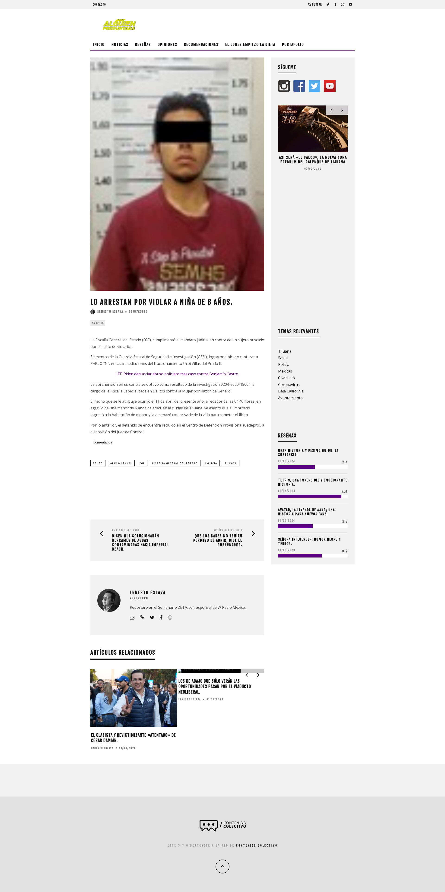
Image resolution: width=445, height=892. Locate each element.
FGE (142, 463)
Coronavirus (289, 384)
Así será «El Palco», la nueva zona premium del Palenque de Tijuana (313, 159)
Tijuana (231, 463)
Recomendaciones (201, 44)
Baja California (291, 391)
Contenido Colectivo (257, 845)
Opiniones (167, 44)
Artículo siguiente (228, 530)
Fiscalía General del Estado (175, 463)
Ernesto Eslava (110, 311)
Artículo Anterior (126, 530)
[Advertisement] (270, 24)
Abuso (98, 463)
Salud (283, 357)
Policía (211, 463)
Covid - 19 (286, 377)
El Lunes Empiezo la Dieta (250, 44)
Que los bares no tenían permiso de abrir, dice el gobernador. (217, 540)
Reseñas (143, 44)
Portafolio (293, 44)
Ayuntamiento (290, 397)
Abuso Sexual (121, 463)
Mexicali (285, 371)
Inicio (99, 44)
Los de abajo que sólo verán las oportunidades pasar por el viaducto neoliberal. (214, 686)
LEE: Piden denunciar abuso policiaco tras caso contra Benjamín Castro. (177, 373)
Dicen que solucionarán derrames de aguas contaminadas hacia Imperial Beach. (140, 543)
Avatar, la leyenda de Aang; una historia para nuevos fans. (306, 512)
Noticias (119, 44)
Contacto (99, 4)
